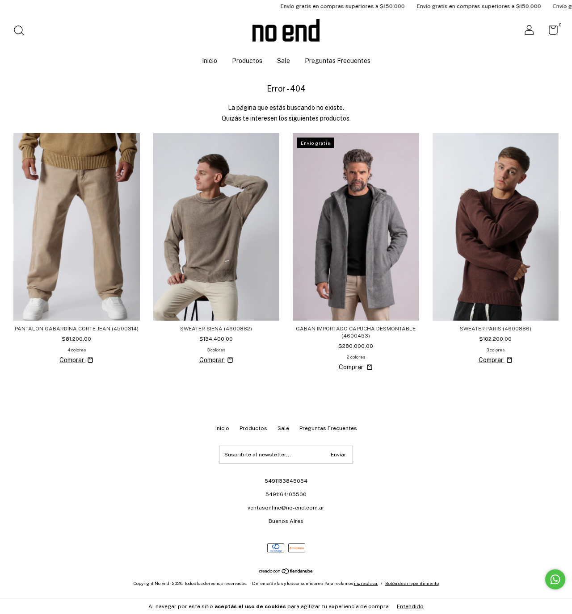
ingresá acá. (366, 583)
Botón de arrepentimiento (412, 583)
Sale (283, 60)
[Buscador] (22, 31)
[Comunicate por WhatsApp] (555, 579)
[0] (550, 32)
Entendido (410, 606)
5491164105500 (286, 494)
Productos (247, 60)
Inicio (209, 60)
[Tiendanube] (286, 572)
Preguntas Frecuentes (337, 60)
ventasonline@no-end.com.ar (286, 508)
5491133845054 (286, 481)
